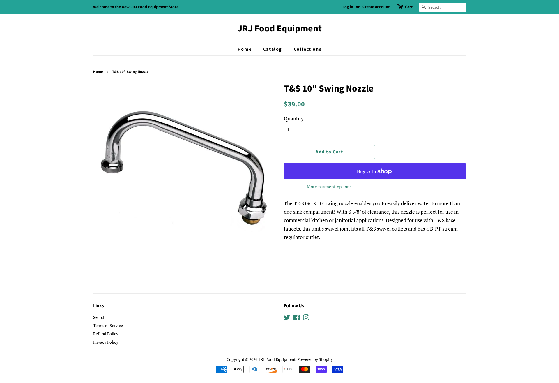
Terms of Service (108, 325)
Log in (347, 7)
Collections (308, 49)
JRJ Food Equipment (280, 28)
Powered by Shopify (315, 359)
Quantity (294, 118)
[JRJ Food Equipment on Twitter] (287, 318)
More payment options (329, 186)
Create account (376, 7)
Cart (409, 7)
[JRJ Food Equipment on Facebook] (296, 318)
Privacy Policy (105, 342)
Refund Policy (105, 333)
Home (245, 49)
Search (99, 317)
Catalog (272, 49)
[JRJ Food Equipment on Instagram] (306, 318)
